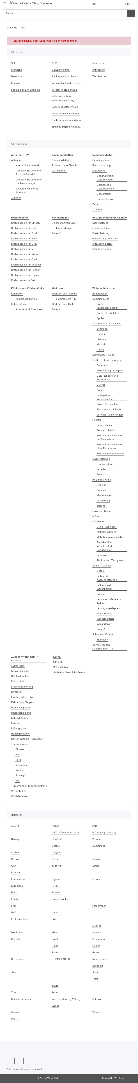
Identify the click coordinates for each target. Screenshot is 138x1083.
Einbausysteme (101, 232)
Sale (13, 63)
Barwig (15, 839)
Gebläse (101, 485)
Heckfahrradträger (63, 228)
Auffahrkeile (18, 665)
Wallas (56, 1006)
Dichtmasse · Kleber (104, 355)
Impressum (99, 70)
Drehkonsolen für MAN (25, 243)
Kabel (100, 390)
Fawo (14, 892)
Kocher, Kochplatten (109, 313)
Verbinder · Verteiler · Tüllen (110, 601)
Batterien (102, 365)
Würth (15, 1019)
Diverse (101, 385)
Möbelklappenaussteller (111, 537)
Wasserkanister (106, 618)
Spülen (101, 318)
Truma (56, 992)
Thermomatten (20, 744)
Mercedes (21, 765)
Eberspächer (18, 879)
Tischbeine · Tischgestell (111, 560)
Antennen (17, 160)
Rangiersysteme (20, 733)
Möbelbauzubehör (108, 532)
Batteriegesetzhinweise (66, 107)
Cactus (56, 846)
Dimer (96, 866)
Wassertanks (104, 624)
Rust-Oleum (99, 959)
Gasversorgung (101, 459)
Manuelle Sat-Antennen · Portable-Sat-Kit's (30, 172)
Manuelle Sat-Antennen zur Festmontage (29, 181)
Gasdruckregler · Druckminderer (107, 177)
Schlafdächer (61, 667)
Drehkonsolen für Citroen (26, 223)
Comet (55, 859)
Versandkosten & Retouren (68, 83)
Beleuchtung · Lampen (110, 370)
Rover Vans (17, 959)
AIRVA (55, 826)
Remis (100, 349)
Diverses (16, 692)
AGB (54, 63)
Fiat (17, 754)
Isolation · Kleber (102, 511)
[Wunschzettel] (113, 4)
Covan (96, 859)
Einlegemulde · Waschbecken (106, 587)
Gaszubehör (99, 170)
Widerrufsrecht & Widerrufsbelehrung (64, 98)
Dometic (102, 334)
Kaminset (102, 490)
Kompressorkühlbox (27, 299)
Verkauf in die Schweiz (65, 89)
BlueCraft (57, 839)
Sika (13, 972)
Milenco (97, 926)
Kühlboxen (17, 293)
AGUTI (15, 826)
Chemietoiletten (61, 160)
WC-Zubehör (59, 170)
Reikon (96, 946)
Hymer (56, 912)
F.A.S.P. (56, 886)
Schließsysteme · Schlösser (27, 739)
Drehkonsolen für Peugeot (27, 264)
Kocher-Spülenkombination (108, 306)
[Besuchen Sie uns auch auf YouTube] (19, 1061)
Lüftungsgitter (19, 728)
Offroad (58, 662)
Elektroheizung (101, 237)
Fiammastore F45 (66, 299)
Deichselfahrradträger (65, 223)
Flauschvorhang (101, 165)
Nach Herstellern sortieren (68, 120)
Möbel (96, 516)
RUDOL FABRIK (60, 959)
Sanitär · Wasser (102, 565)
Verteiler (102, 469)
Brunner (97, 839)
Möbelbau (98, 521)
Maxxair (101, 344)
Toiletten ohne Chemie (65, 165)
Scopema (97, 966)
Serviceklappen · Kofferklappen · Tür (104, 646)
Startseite (17, 70)
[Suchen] (131, 13)
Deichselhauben (21, 676)
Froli (13, 906)
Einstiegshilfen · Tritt (23, 697)
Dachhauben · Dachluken (107, 323)
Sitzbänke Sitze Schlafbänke (68, 676)
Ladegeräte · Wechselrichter (106, 397)
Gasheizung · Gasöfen (105, 242)
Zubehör (16, 197)
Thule (55, 986)
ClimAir (15, 859)
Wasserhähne (105, 613)
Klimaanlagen (105, 495)
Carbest (15, 852)
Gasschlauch (104, 194)
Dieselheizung (100, 226)
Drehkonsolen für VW (24, 280)
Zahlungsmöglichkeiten (66, 76)
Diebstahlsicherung (23, 686)
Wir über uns (100, 76)
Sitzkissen (103, 639)
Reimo (55, 952)
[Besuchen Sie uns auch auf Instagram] (28, 1061)
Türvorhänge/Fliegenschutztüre (30, 786)
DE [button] (94, 4)
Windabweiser (19, 796)
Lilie (54, 919)
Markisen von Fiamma (65, 293)
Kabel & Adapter (21, 718)
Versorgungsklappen (109, 608)
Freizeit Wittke (60, 899)
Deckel (101, 571)
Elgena (56, 879)
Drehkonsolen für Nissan (26, 254)
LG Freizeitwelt (20, 919)
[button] (106, 4)
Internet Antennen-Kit (28, 165)
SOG (95, 972)
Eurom (96, 879)
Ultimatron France (22, 999)
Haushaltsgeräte (21, 707)
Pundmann (99, 939)
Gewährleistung (61, 70)
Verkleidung (104, 500)
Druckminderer (106, 464)
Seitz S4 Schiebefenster (111, 453)
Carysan (56, 852)
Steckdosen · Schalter (109, 409)
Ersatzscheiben (106, 425)
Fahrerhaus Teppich (23, 702)
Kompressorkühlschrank (30, 309)
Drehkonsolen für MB (24, 249)
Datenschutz (99, 63)
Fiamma (101, 339)
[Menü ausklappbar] (4, 2)
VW (17, 780)
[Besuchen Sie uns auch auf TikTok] (37, 1061)
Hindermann (100, 906)
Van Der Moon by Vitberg (67, 999)
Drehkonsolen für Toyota (26, 275)
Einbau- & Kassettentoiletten (108, 578)
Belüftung (103, 329)
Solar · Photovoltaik (108, 404)
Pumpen (102, 594)
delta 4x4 (57, 866)
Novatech (98, 932)
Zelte (95, 204)
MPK (54, 932)
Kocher (57, 656)
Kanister (16, 723)
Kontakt (15, 83)
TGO (95, 979)
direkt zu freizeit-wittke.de (27, 89)
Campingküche (101, 160)
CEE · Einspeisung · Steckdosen (108, 377)
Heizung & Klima (102, 479)
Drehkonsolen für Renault (26, 270)
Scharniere (103, 555)
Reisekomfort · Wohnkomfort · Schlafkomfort (105, 546)
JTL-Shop (119, 1078)
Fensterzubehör (106, 430)
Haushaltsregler (106, 199)
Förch (14, 899)
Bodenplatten (100, 293)
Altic (95, 826)
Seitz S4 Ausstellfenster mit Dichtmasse (111, 437)
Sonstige (20, 775)
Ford (18, 760)
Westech (97, 1012)
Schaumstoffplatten (104, 634)
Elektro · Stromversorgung (108, 360)
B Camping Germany (104, 832)
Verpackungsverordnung (66, 113)
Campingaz (99, 846)
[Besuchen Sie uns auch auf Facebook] (11, 1061)
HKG (13, 912)
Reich (55, 946)
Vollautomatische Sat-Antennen (28, 190)
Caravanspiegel (20, 671)
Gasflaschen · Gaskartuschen (106, 186)
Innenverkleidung (21, 712)
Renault (20, 770)
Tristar (15, 992)
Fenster (96, 420)
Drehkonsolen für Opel (25, 259)
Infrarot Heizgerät (103, 247)
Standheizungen (102, 252)
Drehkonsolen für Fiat (24, 228)
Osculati (16, 939)
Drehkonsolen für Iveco (25, 238)
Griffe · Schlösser (107, 526)
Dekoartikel (18, 681)
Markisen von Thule (63, 304)
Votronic (97, 999)
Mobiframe (17, 932)
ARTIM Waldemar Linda (66, 832)
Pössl (55, 939)
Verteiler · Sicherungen (110, 414)
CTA (13, 866)
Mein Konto (18, 76)
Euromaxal (17, 886)
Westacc (16, 1012)
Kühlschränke (19, 304)
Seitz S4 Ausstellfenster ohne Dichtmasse (111, 446)
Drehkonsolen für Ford (24, 233)
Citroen (19, 749)
